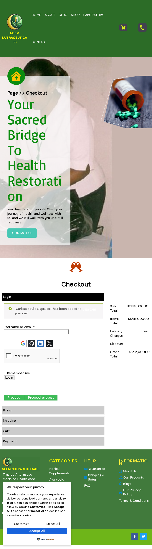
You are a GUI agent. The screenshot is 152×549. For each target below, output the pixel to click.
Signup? (9, 388)
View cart (89, 309)
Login (9, 377)
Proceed (14, 397)
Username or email (19, 327)
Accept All (37, 531)
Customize (21, 524)
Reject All (53, 524)
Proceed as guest (41, 397)
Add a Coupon (119, 297)
